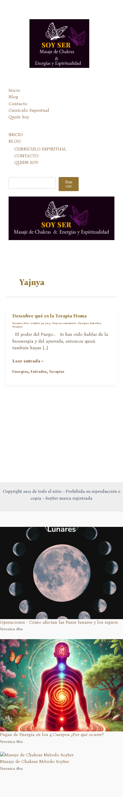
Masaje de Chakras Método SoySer (34, 761)
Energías (83, 323)
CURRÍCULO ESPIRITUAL (40, 149)
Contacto (18, 103)
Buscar (68, 184)
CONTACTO (26, 155)
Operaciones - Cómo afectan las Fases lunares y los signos (59, 622)
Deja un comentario (64, 323)
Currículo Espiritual (29, 110)
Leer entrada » (27, 361)
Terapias (17, 326)
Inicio (14, 90)
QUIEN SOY (26, 162)
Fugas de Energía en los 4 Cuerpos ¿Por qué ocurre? (52, 734)
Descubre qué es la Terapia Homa (49, 316)
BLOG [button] (15, 141)
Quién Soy (19, 116)
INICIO (16, 134)
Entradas (95, 323)
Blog (13, 96)
